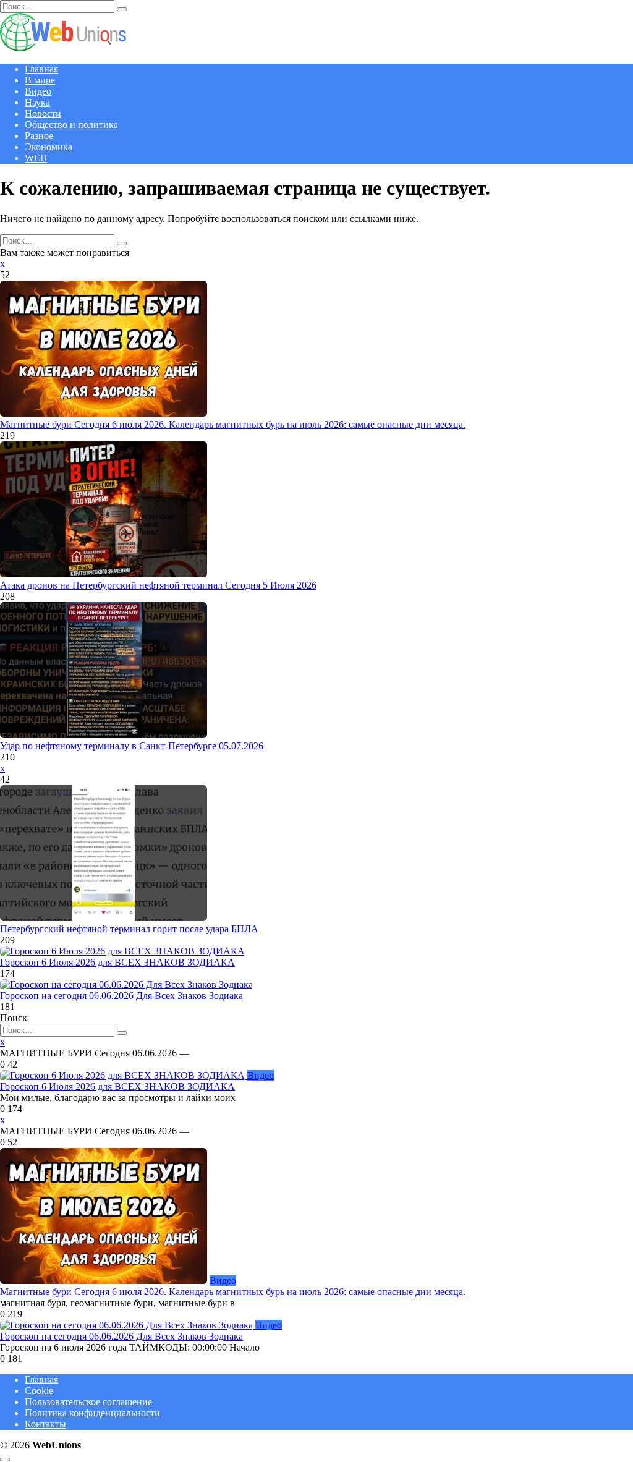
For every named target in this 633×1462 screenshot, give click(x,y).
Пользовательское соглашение (88, 1401)
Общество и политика (71, 124)
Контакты (45, 1424)
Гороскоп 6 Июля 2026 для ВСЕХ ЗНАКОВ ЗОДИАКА (117, 962)
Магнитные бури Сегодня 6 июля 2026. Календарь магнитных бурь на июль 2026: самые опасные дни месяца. (232, 424)
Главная (41, 69)
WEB (36, 158)
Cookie (39, 1390)
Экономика (48, 147)
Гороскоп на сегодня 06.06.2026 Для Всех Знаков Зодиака (121, 995)
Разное (39, 135)
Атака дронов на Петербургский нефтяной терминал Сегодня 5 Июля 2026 (158, 585)
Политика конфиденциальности (92, 1413)
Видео (38, 91)
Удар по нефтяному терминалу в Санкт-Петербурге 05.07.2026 (131, 746)
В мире (40, 80)
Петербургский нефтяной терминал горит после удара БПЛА (129, 929)
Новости (43, 113)
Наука (37, 102)
